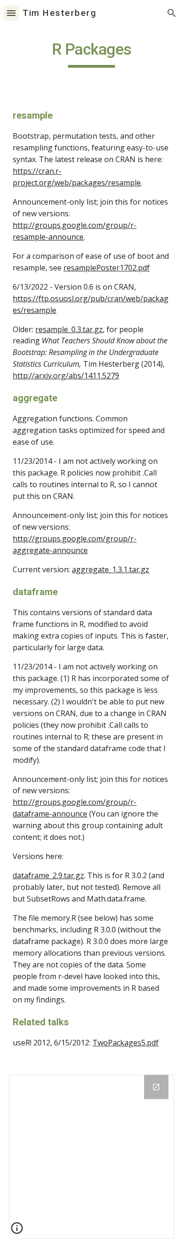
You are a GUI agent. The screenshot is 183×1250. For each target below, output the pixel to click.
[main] (91, 53)
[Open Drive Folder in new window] (156, 1087)
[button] (11, 13)
